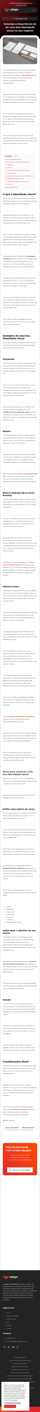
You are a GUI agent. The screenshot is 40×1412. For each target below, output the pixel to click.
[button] (33, 10)
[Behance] (13, 1347)
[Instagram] (8, 1347)
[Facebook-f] (4, 1347)
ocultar (15, 156)
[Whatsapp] (17, 1347)
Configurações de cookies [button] (12, 1403)
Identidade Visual (21, 19)
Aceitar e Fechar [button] (10, 1406)
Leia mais (14, 1400)
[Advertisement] (20, 1197)
